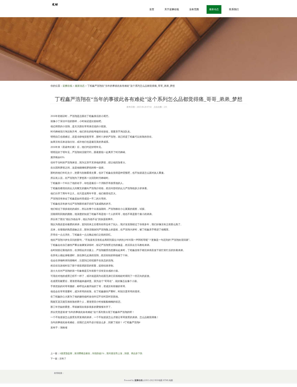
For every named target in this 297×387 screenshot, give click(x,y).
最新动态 (214, 9)
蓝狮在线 (67, 86)
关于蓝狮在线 (171, 9)
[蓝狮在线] (55, 4)
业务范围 (194, 9)
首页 (151, 9)
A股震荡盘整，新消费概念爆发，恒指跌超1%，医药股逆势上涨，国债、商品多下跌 (100, 353)
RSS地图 (158, 380)
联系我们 (234, 9)
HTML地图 (168, 380)
